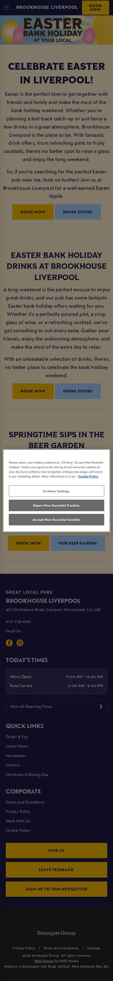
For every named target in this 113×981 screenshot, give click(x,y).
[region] (56, 490)
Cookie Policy (88, 476)
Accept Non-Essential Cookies (57, 519)
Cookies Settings (56, 491)
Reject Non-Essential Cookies (56, 505)
